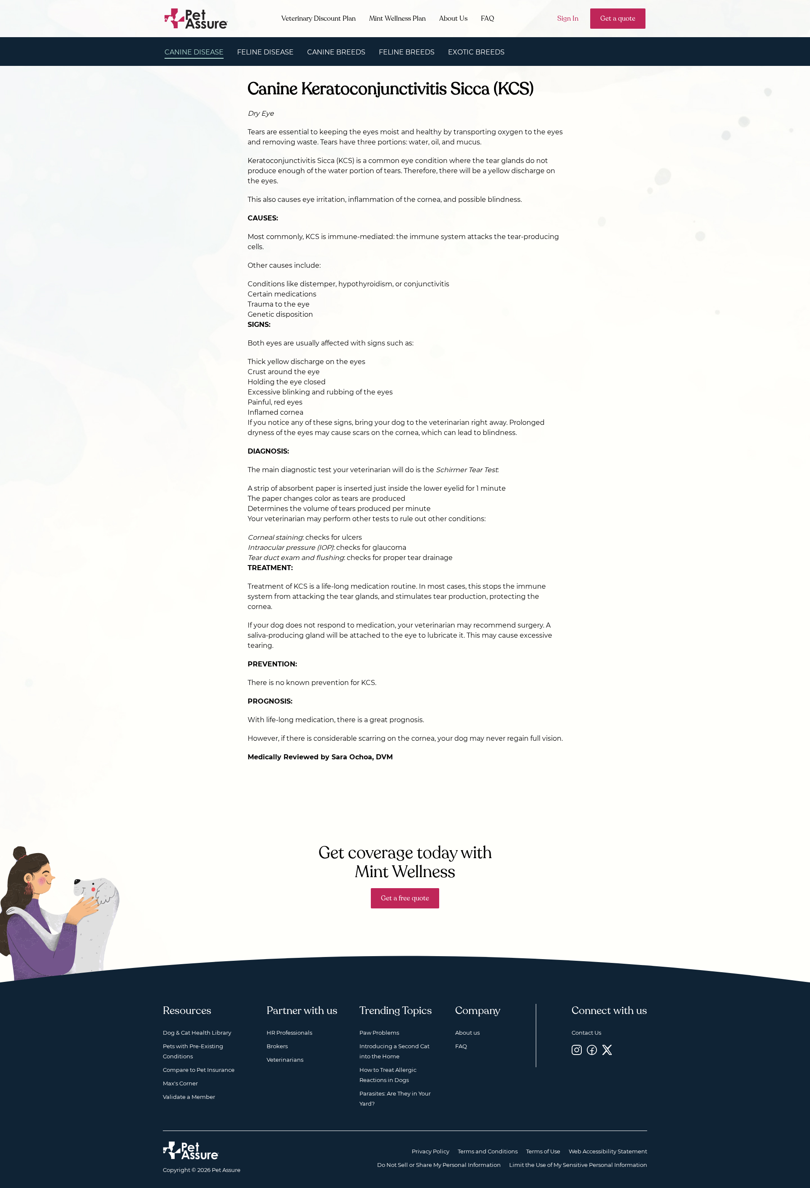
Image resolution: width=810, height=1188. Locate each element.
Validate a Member (189, 1096)
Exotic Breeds (476, 52)
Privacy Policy (430, 1151)
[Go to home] (196, 18)
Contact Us (586, 1032)
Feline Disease (265, 52)
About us (467, 1032)
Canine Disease (194, 52)
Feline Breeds (407, 52)
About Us (453, 18)
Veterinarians (285, 1059)
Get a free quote (405, 898)
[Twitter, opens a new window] (607, 1049)
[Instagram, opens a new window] (577, 1049)
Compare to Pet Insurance (199, 1069)
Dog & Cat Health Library (197, 1032)
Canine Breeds (336, 52)
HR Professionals (289, 1032)
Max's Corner (180, 1083)
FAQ (487, 18)
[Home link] (191, 1150)
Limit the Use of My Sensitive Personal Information (578, 1164)
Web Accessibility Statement (608, 1151)
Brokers (277, 1046)
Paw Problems (379, 1032)
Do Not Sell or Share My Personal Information (439, 1164)
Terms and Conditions (488, 1151)
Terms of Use (543, 1151)
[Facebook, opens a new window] (592, 1049)
